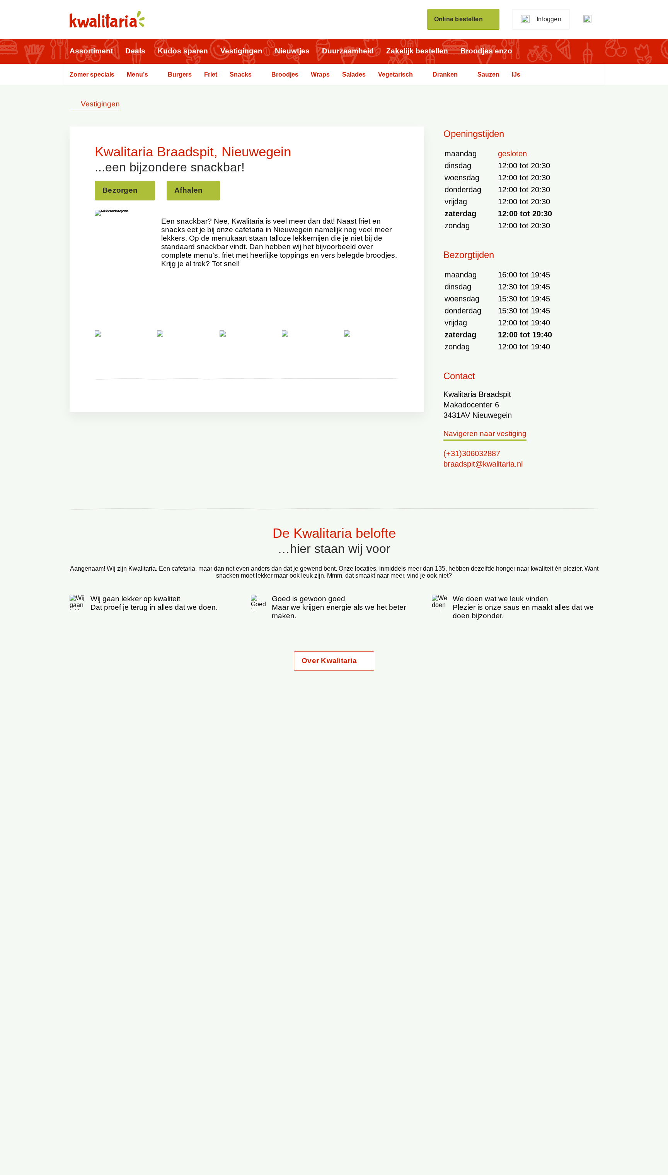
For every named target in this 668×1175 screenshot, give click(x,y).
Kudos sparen (183, 51)
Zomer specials (92, 74)
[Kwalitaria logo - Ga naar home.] (107, 19)
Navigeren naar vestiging (485, 434)
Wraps (320, 74)
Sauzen (488, 74)
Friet (210, 74)
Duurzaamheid (348, 51)
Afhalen (188, 190)
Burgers (180, 74)
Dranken (445, 74)
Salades (354, 74)
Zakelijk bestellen (417, 51)
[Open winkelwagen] (590, 19)
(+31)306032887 (471, 453)
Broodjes (284, 74)
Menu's (137, 74)
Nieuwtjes (292, 51)
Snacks (241, 74)
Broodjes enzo (486, 51)
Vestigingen (241, 51)
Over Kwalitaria (329, 661)
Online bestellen (458, 19)
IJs (516, 74)
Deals (135, 51)
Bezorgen (120, 190)
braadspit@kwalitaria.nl (483, 464)
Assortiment (91, 51)
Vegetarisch (395, 74)
